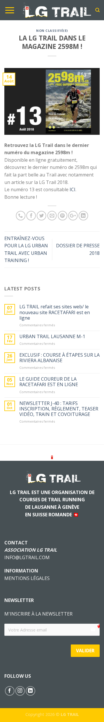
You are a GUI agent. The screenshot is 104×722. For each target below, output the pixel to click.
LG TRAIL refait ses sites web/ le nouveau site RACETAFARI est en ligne (54, 312)
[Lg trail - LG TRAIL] (55, 10)
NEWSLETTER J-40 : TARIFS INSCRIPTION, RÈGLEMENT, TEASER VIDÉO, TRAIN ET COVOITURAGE (58, 409)
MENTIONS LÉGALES (27, 578)
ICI (72, 189)
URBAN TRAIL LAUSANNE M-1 (52, 336)
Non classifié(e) (52, 30)
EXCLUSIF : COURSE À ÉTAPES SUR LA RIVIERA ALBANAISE (59, 357)
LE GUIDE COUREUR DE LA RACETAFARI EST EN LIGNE (48, 381)
